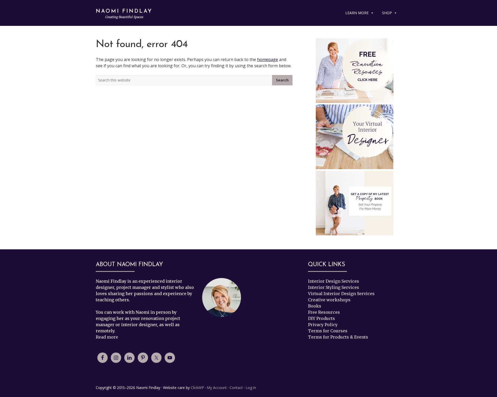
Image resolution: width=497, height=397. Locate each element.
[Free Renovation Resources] (354, 70)
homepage (267, 59)
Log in (251, 387)
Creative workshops (329, 299)
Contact (236, 387)
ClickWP (197, 387)
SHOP (387, 12)
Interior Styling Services (333, 287)
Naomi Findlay (124, 11)
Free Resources (324, 312)
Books (314, 306)
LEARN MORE (357, 12)
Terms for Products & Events (338, 337)
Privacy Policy (323, 324)
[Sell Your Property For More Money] (354, 203)
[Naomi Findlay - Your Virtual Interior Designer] (354, 137)
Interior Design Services (333, 281)
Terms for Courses (327, 330)
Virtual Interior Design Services (341, 293)
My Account (217, 387)
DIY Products (321, 318)
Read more (107, 337)
